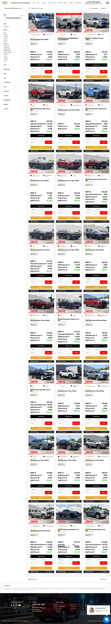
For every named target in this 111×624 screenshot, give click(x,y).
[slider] (5, 18)
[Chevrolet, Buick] (5, 3)
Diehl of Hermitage (34, 80)
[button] (53, 22)
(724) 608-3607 (93, 2)
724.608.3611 (49, 80)
